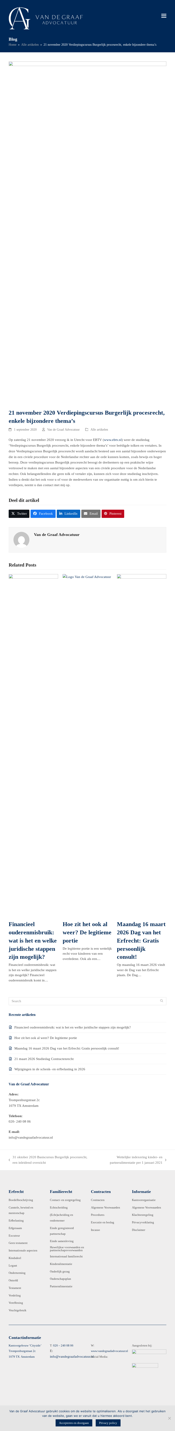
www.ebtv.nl (113, 440)
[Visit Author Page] (21, 539)
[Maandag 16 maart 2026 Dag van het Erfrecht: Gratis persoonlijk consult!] (141, 745)
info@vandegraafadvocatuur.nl (72, 1356)
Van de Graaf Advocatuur (63, 429)
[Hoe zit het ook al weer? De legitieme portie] (87, 745)
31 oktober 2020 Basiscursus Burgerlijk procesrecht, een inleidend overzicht (48, 1160)
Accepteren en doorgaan (74, 1423)
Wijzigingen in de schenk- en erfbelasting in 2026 (49, 1069)
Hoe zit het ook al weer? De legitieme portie (87, 932)
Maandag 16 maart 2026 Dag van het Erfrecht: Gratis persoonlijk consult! (141, 940)
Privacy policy (108, 1423)
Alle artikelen (99, 429)
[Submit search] (161, 1001)
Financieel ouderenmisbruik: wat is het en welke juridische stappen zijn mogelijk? (33, 940)
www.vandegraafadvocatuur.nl (109, 1351)
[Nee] (169, 1418)
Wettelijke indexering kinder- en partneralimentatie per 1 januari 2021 (127, 1160)
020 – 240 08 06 (63, 1345)
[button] (163, 16)
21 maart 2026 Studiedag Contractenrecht (44, 1059)
